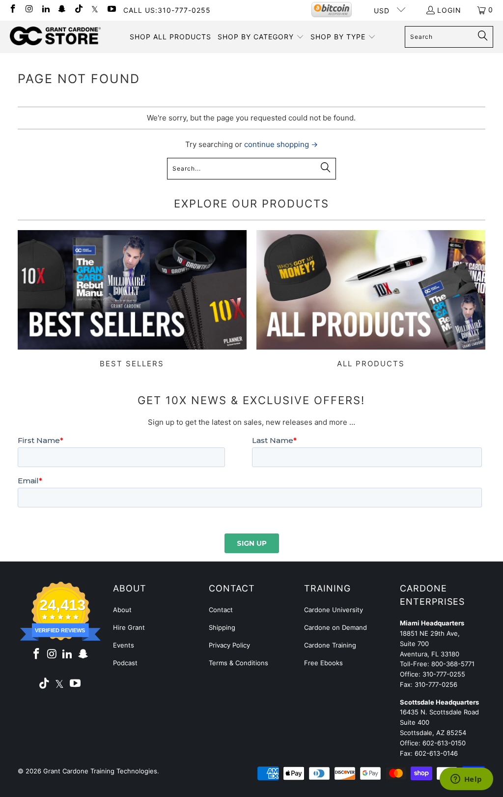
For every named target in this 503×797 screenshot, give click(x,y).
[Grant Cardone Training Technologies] (55, 36)
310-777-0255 (443, 674)
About (122, 610)
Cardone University (333, 610)
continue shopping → (281, 144)
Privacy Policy (229, 645)
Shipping (222, 627)
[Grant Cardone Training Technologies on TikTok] (78, 9)
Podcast (125, 663)
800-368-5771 (453, 664)
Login (449, 10)
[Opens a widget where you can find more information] (466, 779)
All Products (370, 299)
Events (123, 645)
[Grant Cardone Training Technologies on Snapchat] (62, 9)
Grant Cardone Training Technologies (100, 771)
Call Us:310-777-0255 (167, 10)
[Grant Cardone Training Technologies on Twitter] (95, 9)
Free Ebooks (323, 663)
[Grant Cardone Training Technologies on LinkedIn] (45, 9)
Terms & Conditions (238, 663)
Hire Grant (129, 627)
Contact (221, 610)
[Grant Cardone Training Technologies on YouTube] (111, 9)
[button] (261, 37)
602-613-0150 (444, 743)
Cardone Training (330, 645)
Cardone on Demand (335, 627)
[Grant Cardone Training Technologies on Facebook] (12, 9)
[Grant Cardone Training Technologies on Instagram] (29, 9)
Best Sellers (132, 299)
